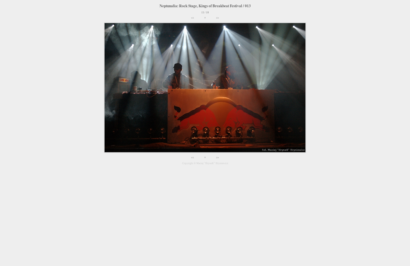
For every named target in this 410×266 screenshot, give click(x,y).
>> (217, 18)
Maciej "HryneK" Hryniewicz (212, 163)
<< (192, 18)
